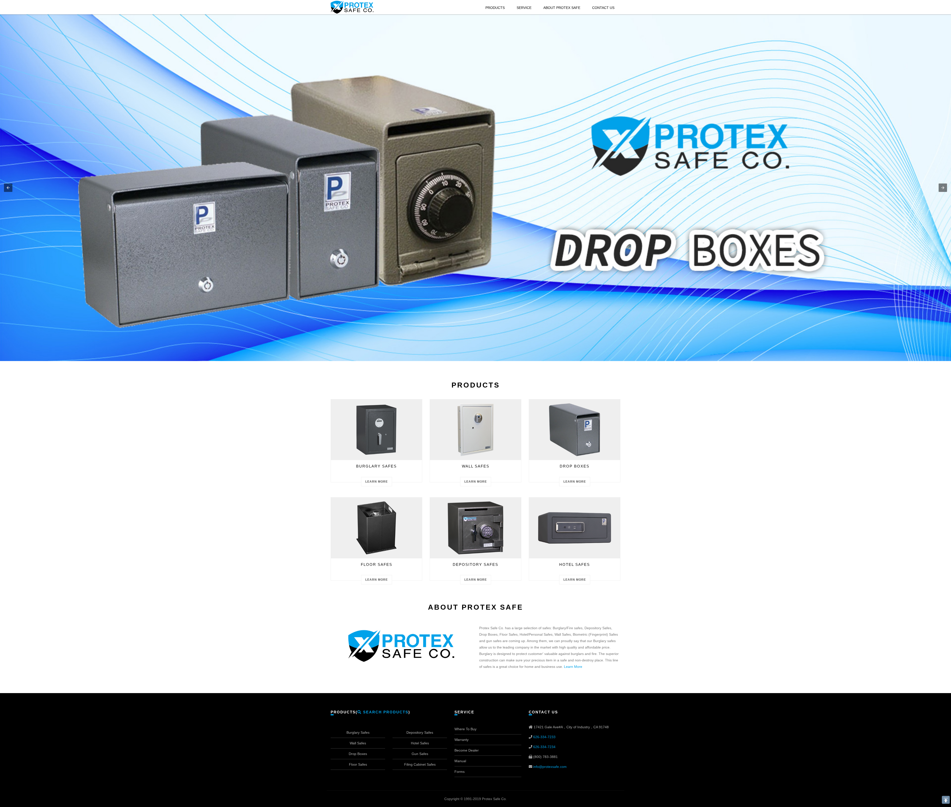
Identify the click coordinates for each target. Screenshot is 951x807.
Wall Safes (358, 743)
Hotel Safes (420, 743)
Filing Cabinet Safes (420, 764)
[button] (8, 187)
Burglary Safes (358, 732)
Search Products (385, 712)
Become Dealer (466, 750)
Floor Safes (358, 764)
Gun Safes (420, 754)
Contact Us (603, 8)
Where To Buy (465, 729)
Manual (460, 761)
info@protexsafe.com (550, 767)
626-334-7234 (544, 747)
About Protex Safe (561, 8)
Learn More (376, 481)
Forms (459, 772)
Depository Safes (419, 732)
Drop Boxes (358, 754)
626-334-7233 (544, 737)
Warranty (461, 740)
